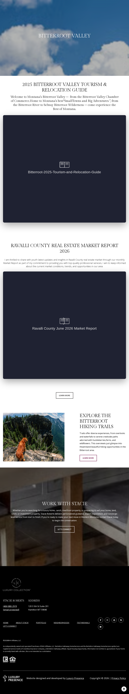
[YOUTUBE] (100, 626)
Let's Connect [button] (64, 529)
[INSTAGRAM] (107, 620)
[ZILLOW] (114, 620)
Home (5, 622)
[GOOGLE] (120, 620)
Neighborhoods (61, 622)
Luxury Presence (75, 678)
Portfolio (41, 622)
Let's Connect (10, 626)
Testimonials (83, 622)
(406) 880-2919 (10, 606)
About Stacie (22, 622)
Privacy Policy (118, 678)
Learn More (64, 395)
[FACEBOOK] (100, 620)
